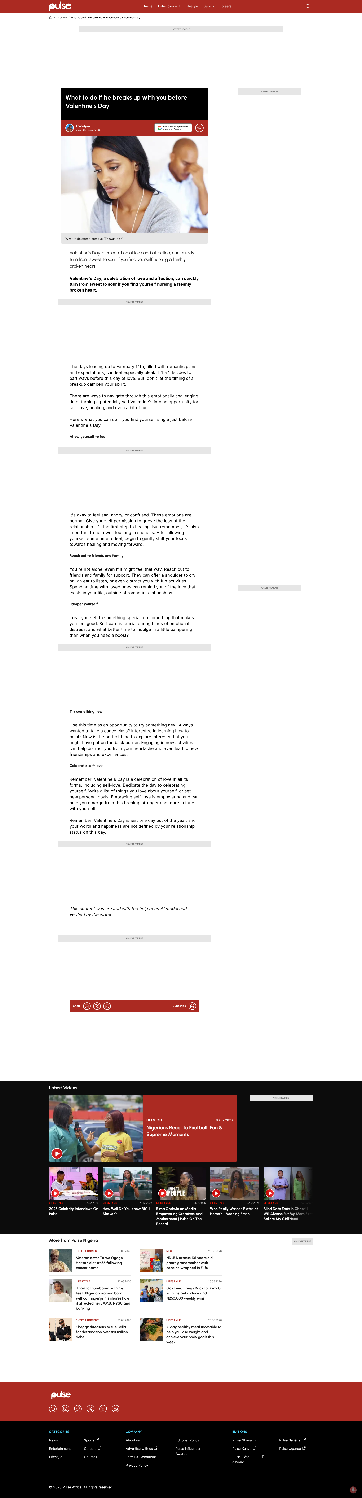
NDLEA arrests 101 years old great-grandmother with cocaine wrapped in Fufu (189, 1262)
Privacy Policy (137, 1465)
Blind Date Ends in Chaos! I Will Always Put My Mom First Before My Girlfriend (288, 1213)
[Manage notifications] (353, 1489)
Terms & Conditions (141, 1457)
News (148, 6)
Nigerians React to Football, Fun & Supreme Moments (184, 1130)
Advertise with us (139, 1448)
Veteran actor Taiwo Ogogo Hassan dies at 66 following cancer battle (99, 1262)
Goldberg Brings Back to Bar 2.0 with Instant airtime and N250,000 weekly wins (193, 1293)
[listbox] (181, 1198)
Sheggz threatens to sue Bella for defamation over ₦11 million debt (102, 1332)
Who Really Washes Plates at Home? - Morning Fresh (234, 1211)
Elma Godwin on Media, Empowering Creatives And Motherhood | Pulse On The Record (179, 1216)
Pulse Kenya (241, 1448)
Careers (225, 6)
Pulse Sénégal (290, 1440)
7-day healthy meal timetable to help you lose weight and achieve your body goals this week (193, 1334)
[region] (181, 1198)
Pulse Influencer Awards (188, 1451)
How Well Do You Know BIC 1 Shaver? (126, 1211)
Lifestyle (192, 6)
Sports (209, 6)
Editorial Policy (187, 1440)
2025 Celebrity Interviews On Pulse (73, 1211)
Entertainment (169, 6)
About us (133, 1440)
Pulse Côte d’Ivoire (240, 1459)
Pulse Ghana (242, 1440)
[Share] (199, 128)
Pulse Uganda (290, 1448)
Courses (90, 1457)
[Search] (308, 6)
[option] (73, 1199)
